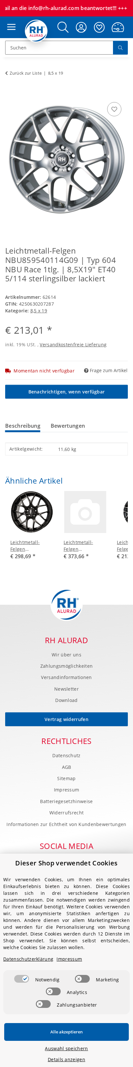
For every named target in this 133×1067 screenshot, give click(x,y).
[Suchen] (120, 48)
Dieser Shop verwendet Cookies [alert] (66, 863)
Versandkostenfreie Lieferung (73, 344)
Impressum (66, 790)
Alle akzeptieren (66, 1032)
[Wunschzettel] (99, 27)
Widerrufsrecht (66, 813)
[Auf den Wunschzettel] (114, 109)
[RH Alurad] (36, 31)
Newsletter (66, 689)
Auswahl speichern (66, 1048)
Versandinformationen (66, 677)
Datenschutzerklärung (28, 959)
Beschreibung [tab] (22, 425)
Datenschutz (66, 755)
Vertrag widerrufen (66, 719)
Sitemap (66, 778)
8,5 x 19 (38, 311)
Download (66, 700)
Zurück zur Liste (26, 73)
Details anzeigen (66, 1059)
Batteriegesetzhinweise (66, 801)
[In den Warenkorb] (10, 93)
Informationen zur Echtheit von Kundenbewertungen (66, 824)
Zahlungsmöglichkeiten (66, 666)
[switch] (21, 979)
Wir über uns (66, 655)
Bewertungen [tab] (68, 425)
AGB (66, 767)
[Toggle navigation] (9, 20)
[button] (63, 27)
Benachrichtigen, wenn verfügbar (66, 392)
